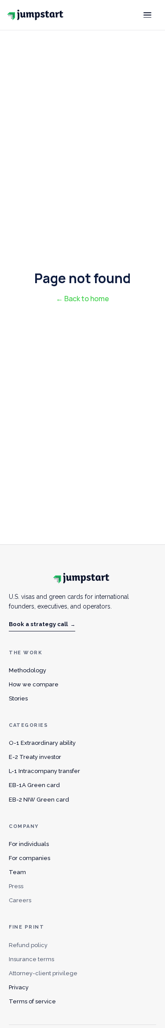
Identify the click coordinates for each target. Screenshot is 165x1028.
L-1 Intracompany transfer (44, 771)
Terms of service (32, 1001)
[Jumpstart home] (37, 15)
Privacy (19, 987)
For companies (29, 858)
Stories (18, 698)
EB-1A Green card (34, 785)
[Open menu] (147, 15)
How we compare (34, 684)
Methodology (27, 670)
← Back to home (82, 298)
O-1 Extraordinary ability (42, 743)
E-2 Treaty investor (35, 757)
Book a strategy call (42, 624)
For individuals (29, 844)
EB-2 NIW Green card (39, 799)
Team (17, 872)
